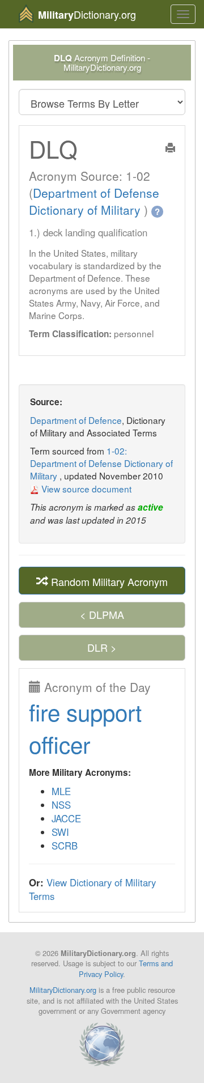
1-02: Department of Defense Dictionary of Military (101, 463)
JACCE (66, 818)
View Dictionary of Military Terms (92, 889)
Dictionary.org (87, 14)
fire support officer (85, 728)
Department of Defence (76, 420)
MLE (61, 791)
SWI (60, 832)
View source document (85, 488)
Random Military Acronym (108, 581)
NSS (61, 805)
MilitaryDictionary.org (62, 989)
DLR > (102, 647)
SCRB (65, 845)
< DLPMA (102, 614)
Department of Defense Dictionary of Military (94, 201)
